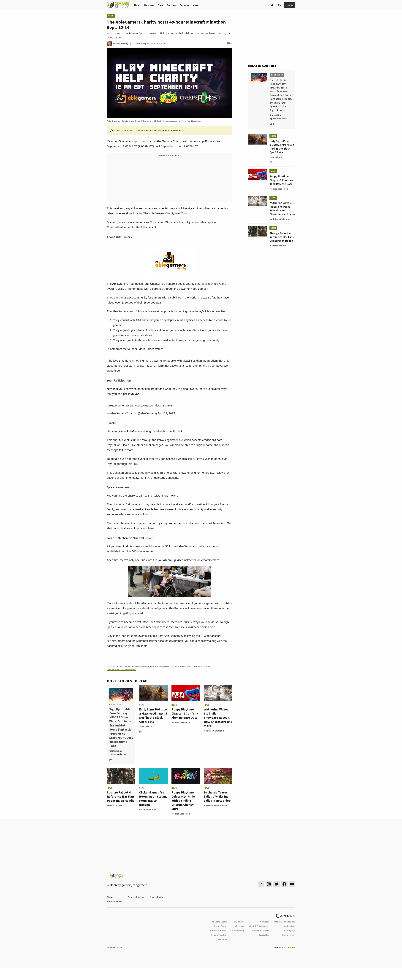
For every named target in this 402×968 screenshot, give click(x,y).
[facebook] (284, 884)
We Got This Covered (259, 926)
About (110, 897)
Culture (171, 5)
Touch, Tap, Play (219, 934)
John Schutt (145, 726)
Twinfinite (239, 921)
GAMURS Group (289, 947)
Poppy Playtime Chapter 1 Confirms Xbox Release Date (185, 713)
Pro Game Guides (219, 921)
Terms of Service (136, 897)
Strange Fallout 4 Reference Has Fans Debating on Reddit (120, 796)
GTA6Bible (222, 939)
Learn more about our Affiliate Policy (121, 669)
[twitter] (276, 884)
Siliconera (239, 926)
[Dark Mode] (279, 5)
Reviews (149, 5)
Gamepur (264, 921)
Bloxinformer (288, 934)
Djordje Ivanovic (147, 809)
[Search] (272, 5)
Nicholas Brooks (115, 805)
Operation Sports (260, 930)
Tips (160, 5)
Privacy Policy (156, 897)
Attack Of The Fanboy (284, 921)
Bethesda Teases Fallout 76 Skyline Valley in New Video (217, 796)
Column (184, 5)
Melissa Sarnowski (180, 722)
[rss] (261, 884)
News (137, 5)
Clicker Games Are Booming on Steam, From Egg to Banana (153, 798)
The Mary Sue (288, 930)
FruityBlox (264, 934)
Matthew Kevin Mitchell (216, 805)
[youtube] (292, 884)
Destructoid (289, 926)
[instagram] (269, 884)
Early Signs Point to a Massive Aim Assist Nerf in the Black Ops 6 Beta (153, 715)
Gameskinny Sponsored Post (117, 752)
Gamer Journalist (218, 930)
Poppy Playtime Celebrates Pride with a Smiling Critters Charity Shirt (183, 800)
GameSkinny (238, 930)
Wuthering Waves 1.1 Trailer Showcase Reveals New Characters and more (218, 717)
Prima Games (220, 926)
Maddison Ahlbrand (214, 730)
